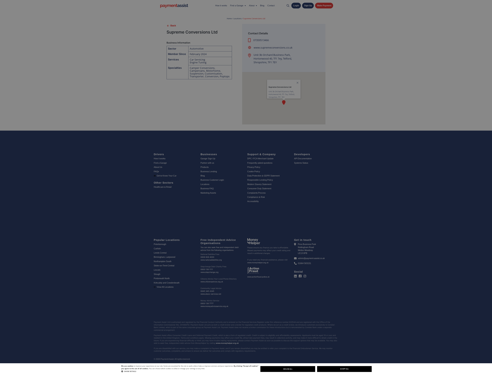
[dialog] (246, 368)
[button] (190, 371)
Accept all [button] (344, 369)
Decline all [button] (287, 369)
